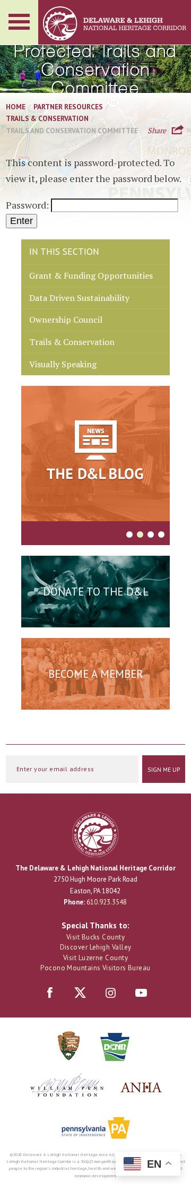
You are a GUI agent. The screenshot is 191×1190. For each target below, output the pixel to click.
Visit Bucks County (95, 937)
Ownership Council (65, 319)
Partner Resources (68, 106)
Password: (28, 205)
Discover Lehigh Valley (96, 947)
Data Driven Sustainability (79, 298)
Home (15, 106)
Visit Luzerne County (95, 957)
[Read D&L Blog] (95, 455)
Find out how (96, 699)
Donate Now (95, 617)
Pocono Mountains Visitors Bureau (95, 967)
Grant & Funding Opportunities (91, 275)
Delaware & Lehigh (95, 834)
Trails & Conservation (47, 118)
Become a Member (95, 674)
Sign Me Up (163, 769)
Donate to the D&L (96, 591)
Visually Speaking (63, 364)
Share (156, 129)
